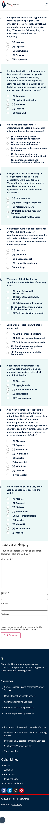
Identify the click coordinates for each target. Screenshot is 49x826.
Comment (7, 559)
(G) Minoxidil (18, 524)
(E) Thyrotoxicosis (21, 398)
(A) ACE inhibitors (21, 198)
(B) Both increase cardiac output (28, 338)
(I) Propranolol (19, 475)
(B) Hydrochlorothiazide (24, 100)
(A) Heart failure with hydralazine (22, 292)
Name (5, 593)
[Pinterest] (21, 790)
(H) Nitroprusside (21, 528)
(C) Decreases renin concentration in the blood (29, 149)
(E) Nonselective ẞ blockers (26, 217)
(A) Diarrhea (18, 250)
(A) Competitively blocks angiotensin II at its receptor (25, 138)
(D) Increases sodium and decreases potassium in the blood (28, 155)
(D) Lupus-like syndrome (25, 263)
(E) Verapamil (19, 113)
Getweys (17, 804)
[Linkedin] (9, 790)
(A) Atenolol (18, 42)
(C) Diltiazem (18, 507)
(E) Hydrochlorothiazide (24, 516)
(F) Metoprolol (19, 462)
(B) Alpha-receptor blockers (26, 203)
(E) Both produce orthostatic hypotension (26, 353)
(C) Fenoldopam (20, 449)
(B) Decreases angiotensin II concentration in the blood (25, 143)
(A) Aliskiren (18, 441)
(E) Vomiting (18, 267)
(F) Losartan (18, 520)
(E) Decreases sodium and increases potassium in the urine (28, 161)
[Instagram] (15, 790)
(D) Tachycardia (20, 394)
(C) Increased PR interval (24, 389)
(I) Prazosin (18, 533)
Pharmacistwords (20, 798)
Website (5, 614)
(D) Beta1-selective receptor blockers (26, 212)
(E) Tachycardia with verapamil (27, 313)
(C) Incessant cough (22, 259)
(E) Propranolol (19, 59)
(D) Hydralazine (20, 454)
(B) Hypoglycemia (21, 385)
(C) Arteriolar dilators (23, 207)
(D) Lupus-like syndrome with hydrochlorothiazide (26, 308)
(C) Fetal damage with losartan (27, 303)
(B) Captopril (18, 47)
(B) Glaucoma (19, 255)
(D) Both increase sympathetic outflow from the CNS (26, 347)
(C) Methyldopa (20, 51)
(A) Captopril (18, 96)
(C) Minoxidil (18, 104)
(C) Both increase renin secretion (29, 342)
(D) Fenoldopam (20, 511)
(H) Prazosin (18, 471)
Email (4, 603)
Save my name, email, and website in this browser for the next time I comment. (21, 628)
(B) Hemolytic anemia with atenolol (25, 298)
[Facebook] (4, 790)
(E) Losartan (18, 458)
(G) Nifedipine (19, 466)
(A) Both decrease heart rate (26, 334)
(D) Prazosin (18, 55)
